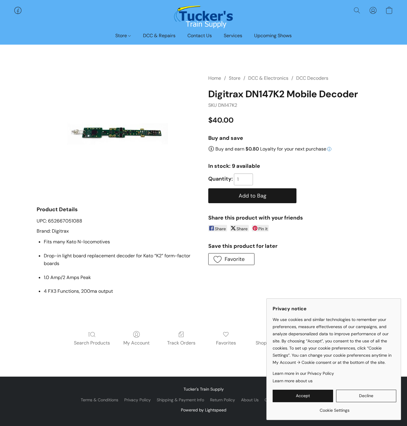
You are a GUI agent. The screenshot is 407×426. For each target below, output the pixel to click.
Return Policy (222, 399)
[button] (203, 16)
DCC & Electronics (268, 78)
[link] (334, 408)
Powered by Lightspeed (203, 410)
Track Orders (181, 343)
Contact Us (199, 35)
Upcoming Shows (273, 35)
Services (233, 35)
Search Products (92, 343)
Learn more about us (293, 380)
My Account (136, 343)
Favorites (226, 343)
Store (121, 35)
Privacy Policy (137, 399)
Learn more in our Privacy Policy (303, 373)
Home (214, 78)
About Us (250, 399)
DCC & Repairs (159, 35)
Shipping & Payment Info (180, 399)
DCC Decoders (312, 78)
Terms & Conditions (99, 399)
